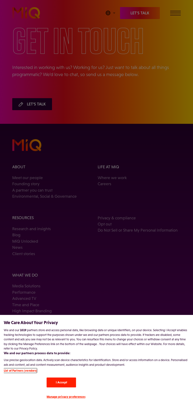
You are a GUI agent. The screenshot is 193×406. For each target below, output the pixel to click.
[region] (96, 360)
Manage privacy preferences (66, 396)
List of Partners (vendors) (20, 370)
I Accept (61, 382)
